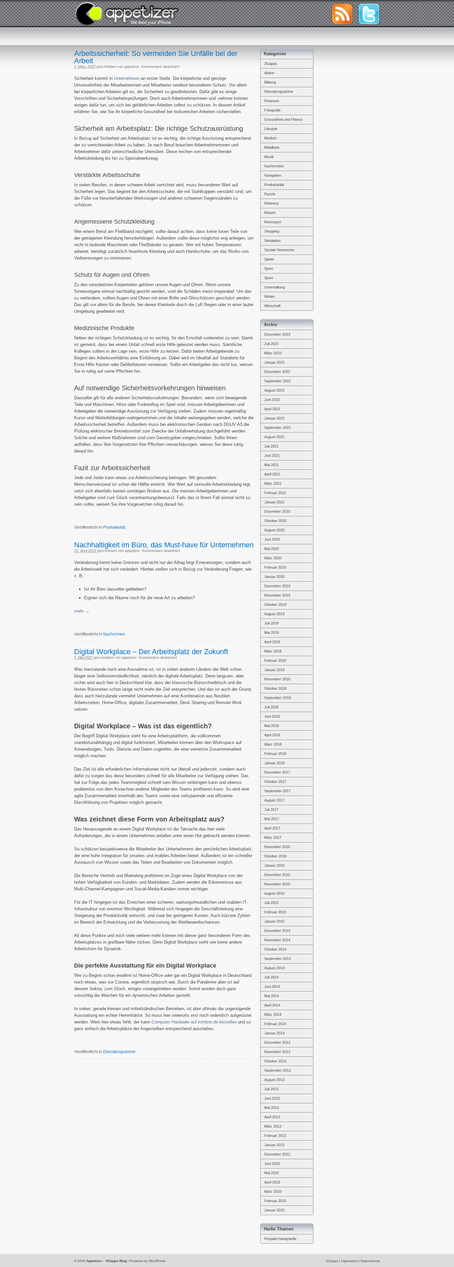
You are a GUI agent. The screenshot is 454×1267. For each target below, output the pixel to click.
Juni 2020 (272, 539)
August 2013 (274, 1080)
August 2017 (274, 800)
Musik (269, 157)
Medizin (270, 138)
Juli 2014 (271, 977)
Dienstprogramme (119, 1051)
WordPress (157, 1261)
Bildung (270, 82)
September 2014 (277, 959)
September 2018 (277, 698)
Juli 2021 (271, 446)
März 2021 (273, 483)
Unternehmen (127, 78)
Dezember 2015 (277, 875)
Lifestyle (271, 129)
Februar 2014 (275, 1024)
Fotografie (272, 110)
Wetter (269, 296)
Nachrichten (114, 634)
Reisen (270, 213)
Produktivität (114, 527)
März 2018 (273, 744)
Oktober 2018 (275, 688)
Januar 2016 (274, 865)
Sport (268, 269)
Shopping (271, 231)
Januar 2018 (274, 763)
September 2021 (277, 428)
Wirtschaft (272, 306)
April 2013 (272, 1117)
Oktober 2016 (275, 856)
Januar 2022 (274, 418)
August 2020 (274, 530)
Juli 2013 (271, 1089)
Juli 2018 (271, 707)
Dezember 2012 (277, 1154)
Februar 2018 (275, 754)
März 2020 (273, 558)
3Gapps (270, 64)
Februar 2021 (275, 493)
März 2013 (273, 1126)
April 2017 (272, 828)
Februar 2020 (275, 567)
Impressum (349, 1261)
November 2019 (277, 595)
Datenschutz (370, 1261)
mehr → (81, 611)
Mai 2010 (271, 1173)
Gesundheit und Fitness (283, 119)
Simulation (272, 241)
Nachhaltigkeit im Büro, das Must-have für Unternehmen (164, 545)
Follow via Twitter (369, 14)
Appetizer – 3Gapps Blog (127, 13)
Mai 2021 (271, 465)
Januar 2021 (274, 502)
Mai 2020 (271, 549)
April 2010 (272, 1182)
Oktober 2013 (275, 1061)
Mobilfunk (272, 147)
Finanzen (271, 101)
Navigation (272, 175)
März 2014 (273, 1014)
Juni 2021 (272, 455)
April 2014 (272, 1005)
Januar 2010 (274, 1210)
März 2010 (273, 1191)
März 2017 (273, 837)
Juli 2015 (271, 903)
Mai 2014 (271, 996)
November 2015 (277, 884)
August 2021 (274, 437)
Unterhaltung (274, 287)
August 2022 (274, 390)
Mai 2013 (271, 1108)
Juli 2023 (271, 344)
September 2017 (277, 791)
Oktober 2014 (275, 949)
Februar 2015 (275, 912)
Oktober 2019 (275, 605)
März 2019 (273, 651)
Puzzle (269, 194)
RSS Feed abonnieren (342, 14)
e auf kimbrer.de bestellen (212, 1021)
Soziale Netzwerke (279, 250)
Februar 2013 (275, 1136)
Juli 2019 (271, 623)
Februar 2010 (275, 1201)
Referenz (271, 203)
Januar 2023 (274, 362)
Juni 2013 (272, 1098)
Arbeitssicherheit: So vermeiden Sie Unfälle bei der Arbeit (155, 57)
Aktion (269, 73)
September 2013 (277, 1070)
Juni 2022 (272, 400)
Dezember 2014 (277, 931)
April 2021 (272, 474)
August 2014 (274, 968)
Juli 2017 (271, 810)
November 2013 (277, 1052)
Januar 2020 (274, 577)
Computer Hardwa (169, 1021)
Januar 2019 (274, 670)
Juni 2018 (272, 716)
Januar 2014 (274, 1033)
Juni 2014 (272, 987)
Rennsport (272, 222)
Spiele (269, 259)
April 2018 (272, 735)
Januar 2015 (274, 921)
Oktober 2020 (275, 521)
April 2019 (272, 642)
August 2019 (274, 614)
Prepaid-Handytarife (280, 1239)
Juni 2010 (272, 1164)
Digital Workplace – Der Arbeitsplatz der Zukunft (151, 651)
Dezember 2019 (277, 586)
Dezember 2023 (277, 334)
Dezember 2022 (277, 372)
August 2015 (274, 893)
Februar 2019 (275, 660)
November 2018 (277, 679)
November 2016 (277, 847)
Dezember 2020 (277, 511)
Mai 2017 (271, 819)
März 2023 (273, 353)
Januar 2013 (274, 1145)
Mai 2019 (271, 632)
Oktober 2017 (275, 782)
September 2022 (277, 381)
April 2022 (272, 409)
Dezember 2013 (277, 1042)
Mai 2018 (271, 726)
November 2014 (277, 940)
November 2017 (277, 772)
